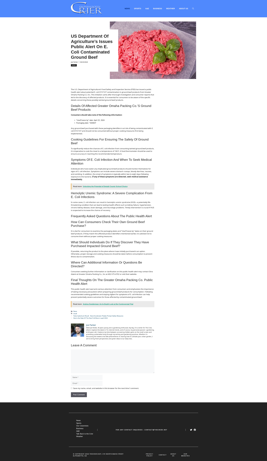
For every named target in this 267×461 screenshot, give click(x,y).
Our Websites (185, 455)
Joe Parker (74, 62)
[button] (193, 9)
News (127, 9)
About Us (183, 9)
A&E (147, 9)
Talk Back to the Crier (84, 434)
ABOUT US (173, 455)
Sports (137, 9)
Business (157, 9)
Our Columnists (82, 426)
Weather (170, 9)
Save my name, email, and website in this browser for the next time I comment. (106, 388)
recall (75, 313)
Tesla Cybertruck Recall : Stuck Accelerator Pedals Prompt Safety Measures (98, 316)
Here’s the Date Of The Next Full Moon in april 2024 (90, 318)
